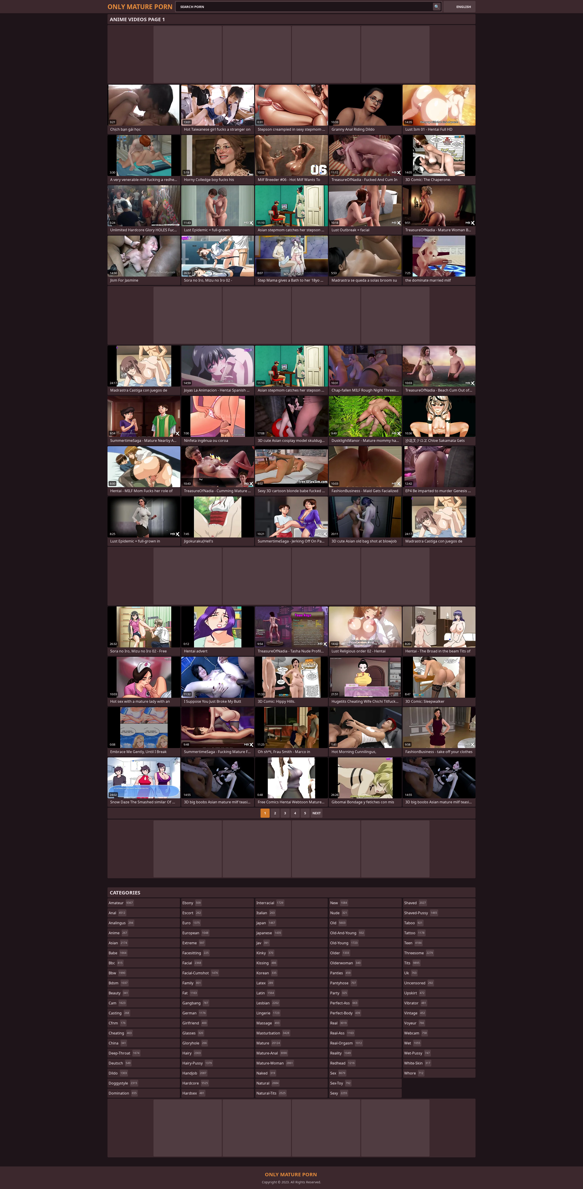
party (338, 993)
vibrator (415, 1003)
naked (265, 1073)
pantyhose (343, 982)
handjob (194, 1073)
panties (340, 972)
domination (123, 1093)
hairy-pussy (197, 1063)
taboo (413, 922)
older (339, 952)
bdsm (118, 982)
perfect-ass (343, 1003)
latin (265, 993)
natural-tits (271, 1093)
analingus (121, 922)
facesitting (195, 952)
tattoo (414, 932)
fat (189, 993)
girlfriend (194, 1023)
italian (265, 912)
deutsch (119, 1063)
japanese (268, 932)
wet (412, 1043)
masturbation (272, 1033)
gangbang (195, 1003)
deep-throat (124, 1053)
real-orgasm (346, 1043)
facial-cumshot (200, 972)
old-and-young (347, 932)
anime (118, 932)
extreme (193, 942)
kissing (266, 962)
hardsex (193, 1093)
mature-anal (271, 1053)
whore (413, 1073)
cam (117, 1003)
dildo (118, 1073)
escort (191, 912)
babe (117, 952)
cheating (120, 1033)
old (337, 922)
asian (118, 942)
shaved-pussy (420, 912)
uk (410, 972)
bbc (116, 962)
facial (191, 962)
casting (119, 1013)
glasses (192, 1033)
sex (337, 1073)
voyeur (414, 1023)
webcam (415, 1033)
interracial (269, 902)
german (194, 1013)
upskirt (414, 993)
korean (266, 972)
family (191, 982)
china (117, 1043)
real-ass (342, 1033)
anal (117, 912)
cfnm (117, 1023)
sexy (338, 1093)
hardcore (195, 1083)
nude (338, 912)
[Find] (437, 6)
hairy (191, 1053)
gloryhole (194, 1043)
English (463, 6)
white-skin (417, 1063)
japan (265, 922)
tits (411, 962)
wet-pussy (417, 1053)
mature (268, 1043)
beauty (118, 993)
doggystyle (123, 1083)
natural (267, 1083)
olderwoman (345, 962)
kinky (264, 952)
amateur (121, 902)
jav (262, 942)
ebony (191, 902)
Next (316, 813)
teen (413, 942)
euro (191, 922)
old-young (344, 942)
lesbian (267, 1003)
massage (267, 1023)
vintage (414, 1013)
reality (340, 1053)
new (338, 902)
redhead (342, 1063)
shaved (415, 902)
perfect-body (345, 1013)
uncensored (418, 982)
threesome (418, 952)
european (195, 932)
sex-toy (340, 1083)
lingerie (267, 1013)
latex (264, 982)
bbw (117, 972)
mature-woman (274, 1063)
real (338, 1023)
